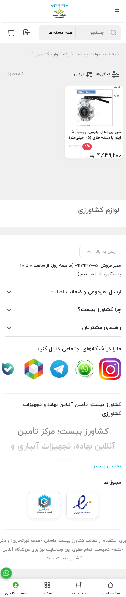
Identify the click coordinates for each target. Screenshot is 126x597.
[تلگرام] (59, 369)
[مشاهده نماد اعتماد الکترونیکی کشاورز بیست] (82, 505)
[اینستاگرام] (110, 369)
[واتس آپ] (84, 369)
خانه (115, 54)
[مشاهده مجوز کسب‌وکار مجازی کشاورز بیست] (44, 505)
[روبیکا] (33, 369)
